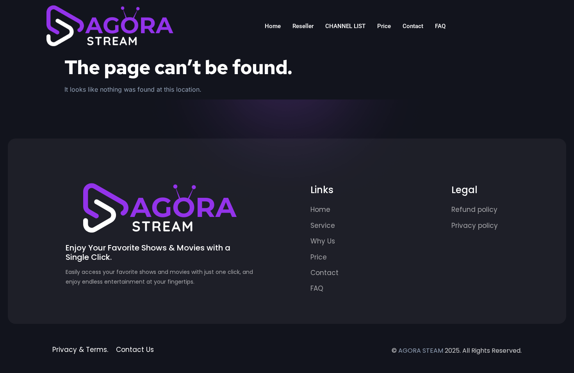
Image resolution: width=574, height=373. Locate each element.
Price (384, 26)
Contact (413, 26)
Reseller (303, 26)
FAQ (440, 26)
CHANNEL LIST (345, 26)
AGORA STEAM (420, 350)
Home (273, 26)
